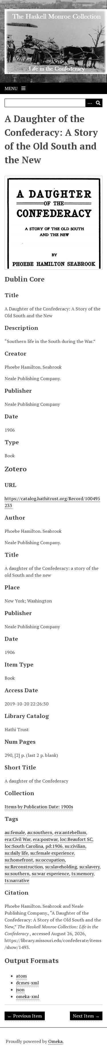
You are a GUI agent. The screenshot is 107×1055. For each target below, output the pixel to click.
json (20, 989)
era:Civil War (18, 839)
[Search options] (89, 103)
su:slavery (89, 866)
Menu (12, 88)
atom (21, 976)
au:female (15, 832)
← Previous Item (24, 1016)
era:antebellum (70, 832)
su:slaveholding (61, 866)
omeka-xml (27, 996)
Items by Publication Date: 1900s (39, 806)
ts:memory (82, 873)
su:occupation (50, 860)
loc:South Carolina (24, 846)
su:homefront (19, 860)
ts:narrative (17, 880)
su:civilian (75, 846)
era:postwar (45, 839)
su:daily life (16, 853)
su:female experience (52, 853)
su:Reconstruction (24, 866)
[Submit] (98, 103)
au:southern (39, 832)
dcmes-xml (27, 983)
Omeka (55, 1041)
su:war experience (50, 873)
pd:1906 (53, 846)
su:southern (17, 873)
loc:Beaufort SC (76, 839)
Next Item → (86, 1016)
